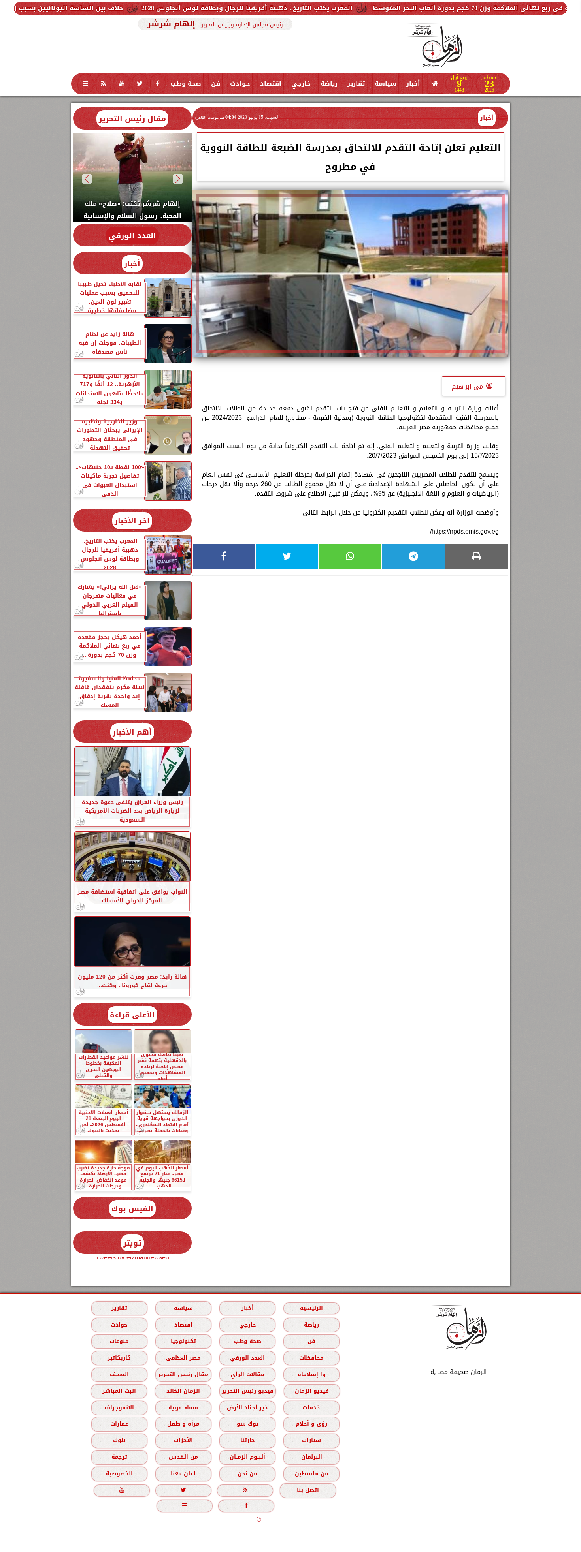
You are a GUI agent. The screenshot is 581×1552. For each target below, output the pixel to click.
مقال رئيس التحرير (132, 118)
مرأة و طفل (183, 1424)
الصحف (118, 1374)
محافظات (311, 1358)
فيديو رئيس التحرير (247, 1391)
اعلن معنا (183, 1473)
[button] (178, 179)
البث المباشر (119, 1391)
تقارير (356, 83)
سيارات (311, 1440)
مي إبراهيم (467, 386)
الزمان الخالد (183, 1391)
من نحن (247, 1473)
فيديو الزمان (311, 1391)
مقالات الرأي (247, 1374)
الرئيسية (311, 1308)
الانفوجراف (119, 1407)
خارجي (301, 83)
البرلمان (311, 1457)
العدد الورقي (132, 235)
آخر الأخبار (132, 520)
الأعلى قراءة (132, 1014)
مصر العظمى (183, 1358)
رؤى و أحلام (311, 1424)
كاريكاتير (119, 1358)
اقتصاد (270, 83)
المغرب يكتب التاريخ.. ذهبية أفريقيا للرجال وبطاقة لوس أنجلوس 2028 (345, 8)
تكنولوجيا (183, 1341)
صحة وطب (185, 83)
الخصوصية (119, 1473)
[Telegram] (413, 556)
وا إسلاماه (311, 1374)
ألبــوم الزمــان (247, 1457)
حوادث (240, 83)
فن (215, 83)
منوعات (119, 1341)
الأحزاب (183, 1440)
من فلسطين (311, 1473)
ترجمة (119, 1457)
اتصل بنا (308, 1490)
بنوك (119, 1440)
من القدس (183, 1457)
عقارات (119, 1424)
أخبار (413, 83)
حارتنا (247, 1440)
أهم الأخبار (132, 732)
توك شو (247, 1424)
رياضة (329, 83)
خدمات (311, 1407)
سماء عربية (183, 1407)
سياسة (385, 83)
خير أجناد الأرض (247, 1407)
